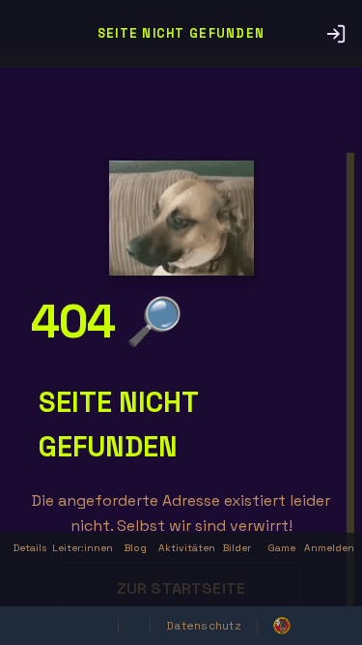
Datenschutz (203, 625)
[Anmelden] (336, 33)
